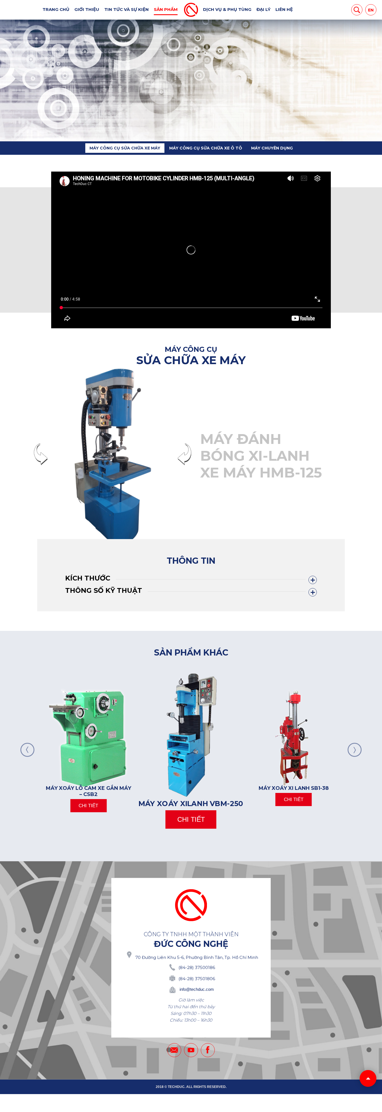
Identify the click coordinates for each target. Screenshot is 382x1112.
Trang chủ (56, 9)
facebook (208, 1050)
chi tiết (88, 805)
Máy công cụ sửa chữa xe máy (124, 148)
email (174, 1050)
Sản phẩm (166, 9)
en (371, 10)
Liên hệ (284, 9)
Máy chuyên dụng (272, 148)
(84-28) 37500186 (196, 967)
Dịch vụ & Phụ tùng (227, 9)
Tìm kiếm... (356, 9)
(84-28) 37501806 (196, 978)
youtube (191, 1050)
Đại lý (263, 9)
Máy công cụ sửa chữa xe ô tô (205, 148)
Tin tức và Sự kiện (126, 9)
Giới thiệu (86, 9)
